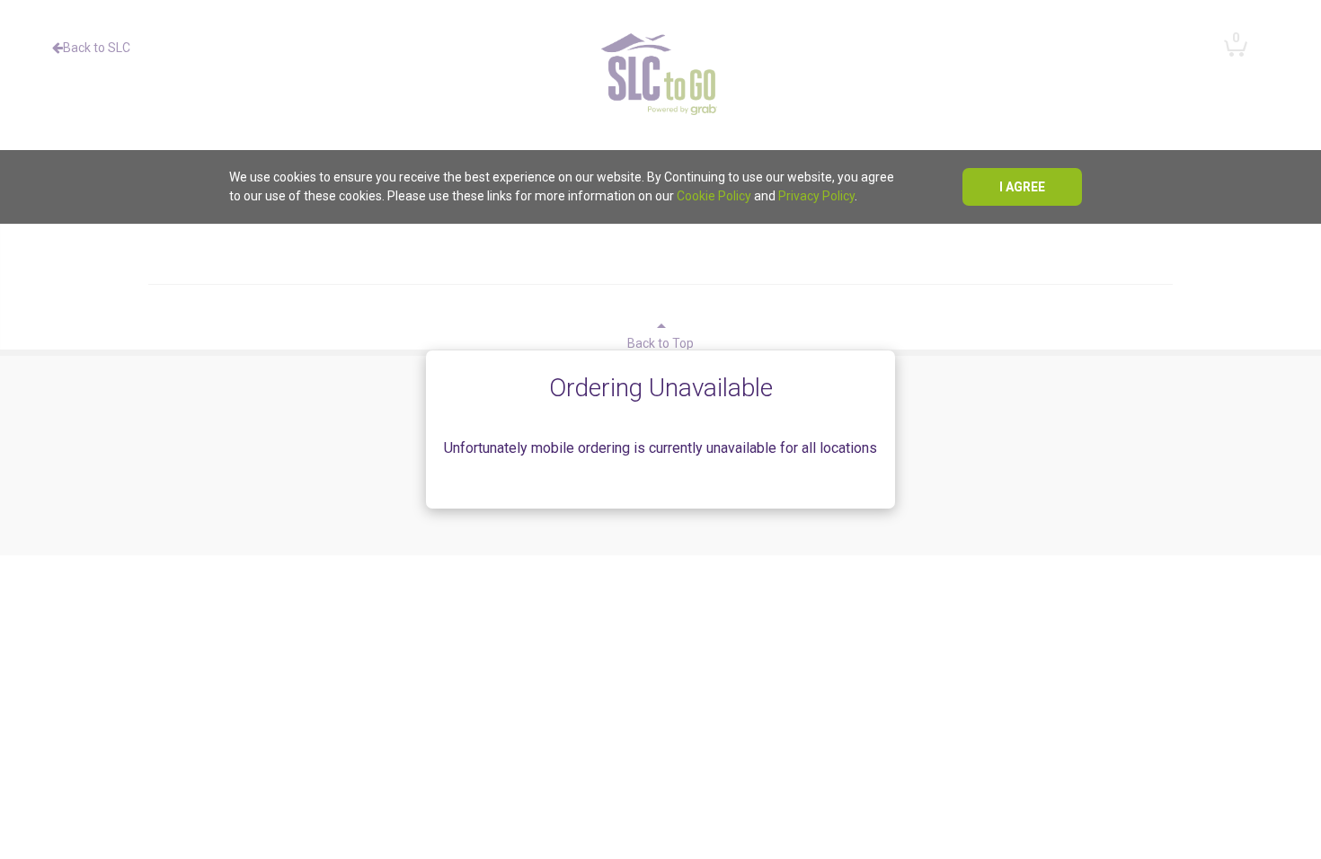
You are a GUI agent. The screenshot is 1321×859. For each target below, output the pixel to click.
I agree (1022, 187)
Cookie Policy (714, 196)
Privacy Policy (816, 196)
